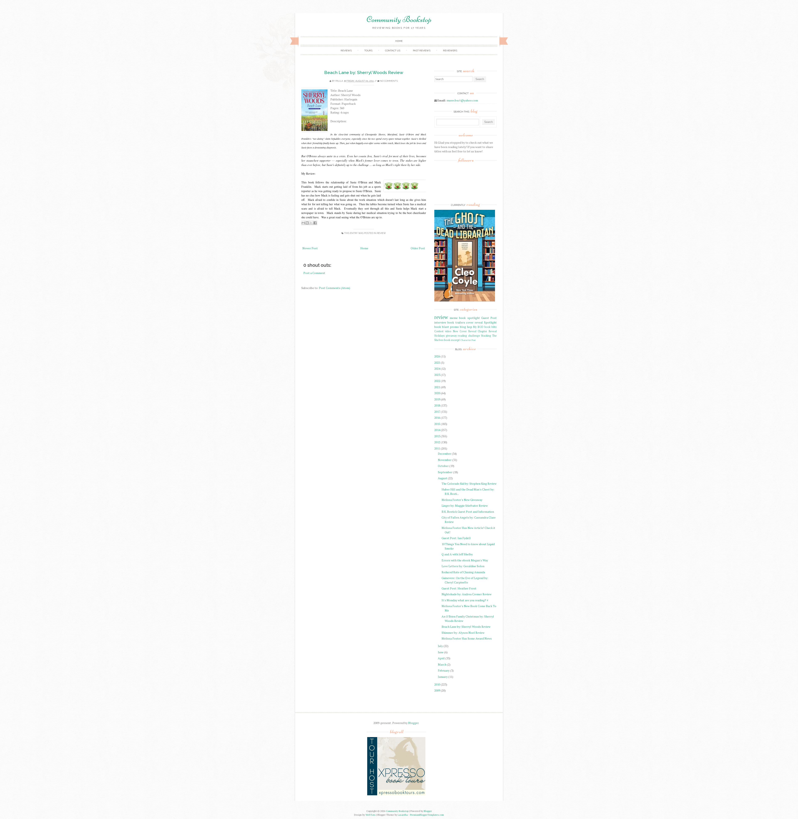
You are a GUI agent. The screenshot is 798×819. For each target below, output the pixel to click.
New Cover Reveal (464, 331)
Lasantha (403, 814)
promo (454, 327)
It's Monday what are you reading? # (465, 600)
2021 (437, 387)
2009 (437, 690)
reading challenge (469, 335)
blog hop (466, 327)
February (443, 670)
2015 (437, 424)
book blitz (490, 327)
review (381, 233)
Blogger (413, 723)
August (442, 478)
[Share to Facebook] (315, 223)
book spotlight (469, 318)
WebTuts (371, 814)
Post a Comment (314, 273)
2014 (437, 430)
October (443, 466)
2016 (437, 418)
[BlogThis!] (307, 223)
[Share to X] (311, 223)
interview (440, 322)
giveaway (451, 335)
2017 (437, 412)
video (448, 331)
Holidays (439, 335)
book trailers (456, 322)
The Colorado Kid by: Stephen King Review (469, 483)
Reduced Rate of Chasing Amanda (463, 572)
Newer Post (310, 248)
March (442, 664)
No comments (389, 81)
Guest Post (489, 318)
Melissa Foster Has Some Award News (467, 638)
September (445, 472)
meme (454, 318)
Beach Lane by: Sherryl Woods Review (363, 72)
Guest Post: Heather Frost (459, 588)
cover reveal (474, 322)
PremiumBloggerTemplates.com (427, 814)
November (445, 460)
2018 (437, 405)
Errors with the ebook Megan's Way (465, 560)
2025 (437, 362)
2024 (437, 369)
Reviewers (450, 50)
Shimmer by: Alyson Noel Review (463, 633)
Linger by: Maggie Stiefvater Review (465, 506)
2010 (437, 684)
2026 (437, 356)
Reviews (346, 50)
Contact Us (392, 50)
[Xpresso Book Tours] (396, 794)
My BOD (478, 327)
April (441, 658)
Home (399, 41)
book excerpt (452, 340)
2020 (437, 393)
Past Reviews (421, 50)
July (440, 646)
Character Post (468, 340)
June (440, 652)
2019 (437, 399)
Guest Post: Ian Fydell (456, 538)
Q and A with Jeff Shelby (457, 554)
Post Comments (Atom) (334, 288)
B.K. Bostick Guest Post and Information (468, 512)
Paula (339, 81)
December (444, 454)
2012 (437, 442)
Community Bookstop (399, 19)
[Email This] (303, 223)
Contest (438, 331)
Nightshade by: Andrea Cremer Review (466, 594)
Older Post (418, 248)
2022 (437, 381)
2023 (437, 375)
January (443, 677)
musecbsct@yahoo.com (462, 100)
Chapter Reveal (487, 331)
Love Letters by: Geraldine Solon (463, 566)
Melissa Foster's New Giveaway (462, 500)
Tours (368, 50)
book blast (441, 327)
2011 (437, 448)
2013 (437, 436)
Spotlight (490, 322)
